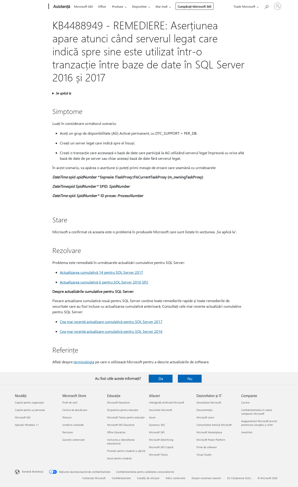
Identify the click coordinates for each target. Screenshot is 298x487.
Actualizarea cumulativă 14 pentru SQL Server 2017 (101, 272)
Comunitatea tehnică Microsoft (214, 425)
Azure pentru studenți (119, 458)
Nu (189, 378)
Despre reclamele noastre (206, 478)
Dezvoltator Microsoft (208, 402)
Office (102, 6)
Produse (117, 6)
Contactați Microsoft (93, 478)
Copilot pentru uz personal (30, 410)
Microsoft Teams (158, 454)
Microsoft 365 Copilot (161, 447)
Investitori (247, 432)
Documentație (204, 410)
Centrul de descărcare (74, 410)
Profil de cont (69, 402)
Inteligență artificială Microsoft (166, 402)
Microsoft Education (118, 402)
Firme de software (206, 447)
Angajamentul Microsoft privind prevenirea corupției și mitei (259, 423)
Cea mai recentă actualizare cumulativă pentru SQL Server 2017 (111, 321)
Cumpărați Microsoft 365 (194, 6)
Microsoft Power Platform (210, 439)
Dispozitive (139, 6)
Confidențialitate (121, 478)
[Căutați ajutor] (266, 6)
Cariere (245, 402)
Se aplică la (63, 93)
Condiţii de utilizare (148, 478)
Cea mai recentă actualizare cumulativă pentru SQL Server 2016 (111, 331)
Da (161, 378)
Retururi (67, 417)
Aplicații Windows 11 (27, 425)
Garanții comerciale (73, 439)
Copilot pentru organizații (29, 402)
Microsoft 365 (83, 6)
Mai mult (161, 6)
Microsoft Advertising (161, 439)
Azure (152, 417)
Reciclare (67, 432)
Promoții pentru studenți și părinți (126, 451)
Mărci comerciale (175, 478)
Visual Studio (203, 454)
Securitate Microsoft (160, 410)
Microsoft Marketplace (209, 432)
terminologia (84, 361)
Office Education (116, 432)
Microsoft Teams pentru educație (126, 417)
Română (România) (32, 471)
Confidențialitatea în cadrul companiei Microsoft (256, 411)
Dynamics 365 (157, 425)
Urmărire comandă (73, 425)
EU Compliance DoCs (239, 478)
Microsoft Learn (205, 417)
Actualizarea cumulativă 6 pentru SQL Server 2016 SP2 (104, 282)
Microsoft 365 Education (121, 425)
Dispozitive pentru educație (122, 410)
